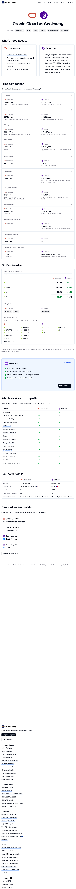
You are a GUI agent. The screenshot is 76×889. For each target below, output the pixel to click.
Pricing (28, 30)
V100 (26, 336)
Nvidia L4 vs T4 (6, 791)
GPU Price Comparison (9, 818)
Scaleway (53, 24)
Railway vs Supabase (8, 773)
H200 (26, 330)
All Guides (4, 873)
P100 (46, 333)
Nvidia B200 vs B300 (8, 797)
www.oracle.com (25, 483)
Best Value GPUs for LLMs (10, 870)
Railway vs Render (7, 767)
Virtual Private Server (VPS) (11, 463)
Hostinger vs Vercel (7, 764)
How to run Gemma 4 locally (11, 848)
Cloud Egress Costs (8, 821)
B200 (26, 333)
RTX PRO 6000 (12, 330)
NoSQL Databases (8, 446)
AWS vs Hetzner (7, 757)
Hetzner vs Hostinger (8, 770)
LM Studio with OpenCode (10, 851)
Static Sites (6, 460)
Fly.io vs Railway (7, 751)
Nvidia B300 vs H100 (8, 806)
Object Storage (7, 449)
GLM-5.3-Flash (6, 887)
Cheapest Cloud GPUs (8, 866)
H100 (8, 327)
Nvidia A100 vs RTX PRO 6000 (12, 794)
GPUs (62, 2)
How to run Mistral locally (9, 857)
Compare (70, 2)
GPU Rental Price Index (9, 814)
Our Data (4, 840)
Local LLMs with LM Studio (10, 854)
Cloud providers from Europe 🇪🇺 (12, 836)
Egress (55, 2)
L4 (61, 330)
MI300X (9, 338)
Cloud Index (41, 2)
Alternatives (64, 30)
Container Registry (8, 419)
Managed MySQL (8, 436)
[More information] (71, 95)
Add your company (9, 735)
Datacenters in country (9, 830)
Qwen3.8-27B (6, 881)
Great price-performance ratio (17, 55)
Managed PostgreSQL (9, 439)
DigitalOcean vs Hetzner (9, 760)
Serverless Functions (9, 456)
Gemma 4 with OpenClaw (10, 860)
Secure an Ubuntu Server (9, 863)
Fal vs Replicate (6, 748)
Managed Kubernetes (9, 432)
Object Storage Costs (8, 824)
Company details (53, 30)
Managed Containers (9, 429)
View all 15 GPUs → (10, 342)
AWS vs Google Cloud (8, 754)
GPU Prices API (7, 739)
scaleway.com (55, 483)
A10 (25, 338)
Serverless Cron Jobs (9, 453)
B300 (9, 336)
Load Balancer (7, 426)
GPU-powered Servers (10, 422)
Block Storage (7, 412)
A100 (26, 327)
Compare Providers (7, 779)
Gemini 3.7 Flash (7, 884)
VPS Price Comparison (9, 827)
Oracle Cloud (25, 24)
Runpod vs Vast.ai (7, 776)
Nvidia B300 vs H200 (8, 787)
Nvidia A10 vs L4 (7, 800)
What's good (19, 30)
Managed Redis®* (8, 443)
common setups (41, 349)
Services (42, 30)
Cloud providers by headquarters (12, 833)
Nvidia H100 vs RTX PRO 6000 (12, 803)
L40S (8, 333)
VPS (49, 2)
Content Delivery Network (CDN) (13, 415)
